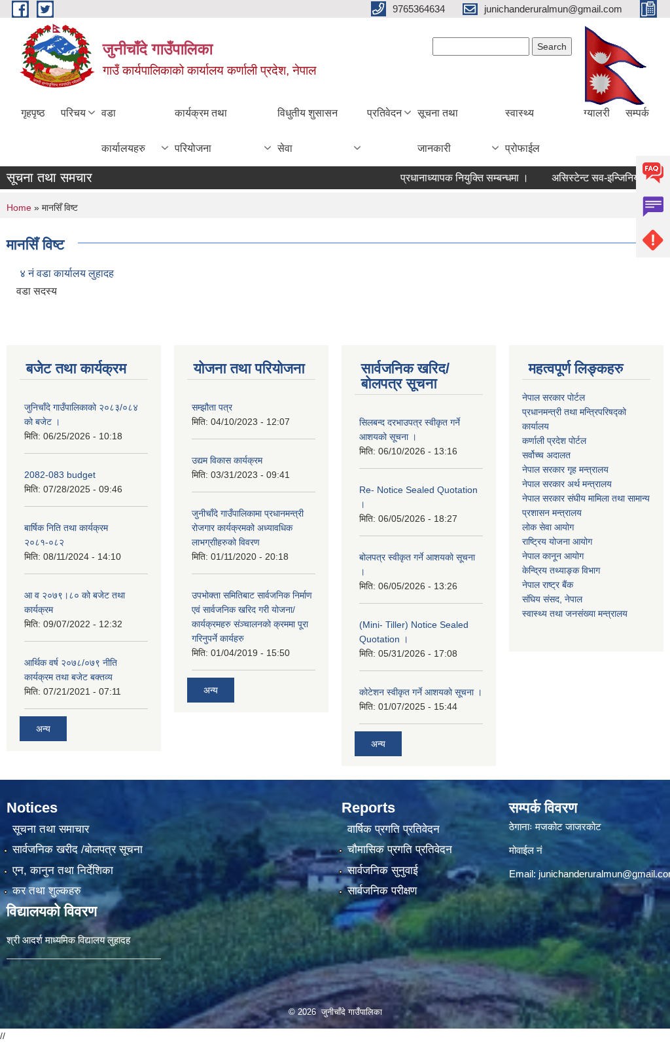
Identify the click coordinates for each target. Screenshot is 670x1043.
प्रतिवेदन (384, 113)
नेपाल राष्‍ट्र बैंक (547, 584)
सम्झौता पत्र (212, 407)
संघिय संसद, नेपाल (552, 599)
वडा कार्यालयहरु (123, 130)
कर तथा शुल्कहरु (46, 891)
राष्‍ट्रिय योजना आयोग (557, 541)
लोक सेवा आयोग (548, 527)
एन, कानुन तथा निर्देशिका (62, 870)
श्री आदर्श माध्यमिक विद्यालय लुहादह (68, 939)
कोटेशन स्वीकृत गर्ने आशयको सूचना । (420, 692)
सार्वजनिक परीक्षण (382, 891)
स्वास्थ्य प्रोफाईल (522, 130)
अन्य (43, 728)
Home (19, 207)
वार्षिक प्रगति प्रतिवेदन (393, 829)
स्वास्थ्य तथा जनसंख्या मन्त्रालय (574, 613)
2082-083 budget (60, 474)
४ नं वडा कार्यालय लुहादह (67, 273)
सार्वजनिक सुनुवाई (382, 870)
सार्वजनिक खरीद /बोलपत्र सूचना (77, 849)
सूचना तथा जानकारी (437, 130)
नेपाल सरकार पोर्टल (553, 397)
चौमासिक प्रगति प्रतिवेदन (399, 849)
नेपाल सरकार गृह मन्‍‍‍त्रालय (565, 469)
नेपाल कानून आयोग (553, 556)
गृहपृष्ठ (33, 113)
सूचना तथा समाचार (50, 829)
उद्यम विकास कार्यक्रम (227, 460)
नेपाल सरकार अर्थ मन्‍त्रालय (567, 484)
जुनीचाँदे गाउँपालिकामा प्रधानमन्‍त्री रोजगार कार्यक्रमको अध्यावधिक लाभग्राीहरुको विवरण (248, 527)
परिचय (73, 113)
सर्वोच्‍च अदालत (546, 455)
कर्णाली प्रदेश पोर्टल (554, 440)
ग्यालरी (597, 113)
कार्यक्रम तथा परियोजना (201, 130)
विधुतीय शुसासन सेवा (307, 130)
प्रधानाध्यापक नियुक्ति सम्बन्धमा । (448, 177)
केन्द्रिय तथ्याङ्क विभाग (561, 570)
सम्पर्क (637, 113)
